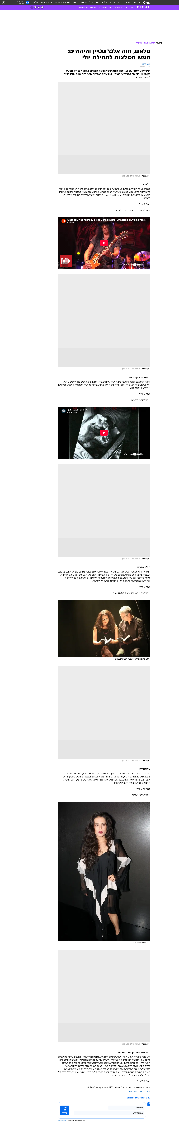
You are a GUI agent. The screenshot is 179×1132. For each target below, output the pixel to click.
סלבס (104, 2)
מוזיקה (117, 7)
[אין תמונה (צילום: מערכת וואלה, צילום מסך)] (104, 130)
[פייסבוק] (31, 7)
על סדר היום (102, 7)
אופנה (57, 2)
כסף (97, 2)
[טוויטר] (35, 7)
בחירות (120, 2)
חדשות (137, 2)
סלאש (142, 1091)
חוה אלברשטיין (133, 1091)
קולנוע (110, 7)
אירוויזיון (124, 7)
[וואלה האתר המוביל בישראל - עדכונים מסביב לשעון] (146, 2)
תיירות (75, 2)
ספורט (128, 2)
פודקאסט (93, 7)
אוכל (91, 2)
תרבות (112, 2)
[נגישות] (3, 2)
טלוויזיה (131, 7)
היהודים (147, 1091)
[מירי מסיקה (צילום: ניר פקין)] (104, 873)
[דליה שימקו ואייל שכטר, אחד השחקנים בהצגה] (104, 630)
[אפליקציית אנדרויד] (42, 7)
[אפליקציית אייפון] (38, 7)
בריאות (84, 2)
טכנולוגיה (66, 2)
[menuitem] (135, 2)
